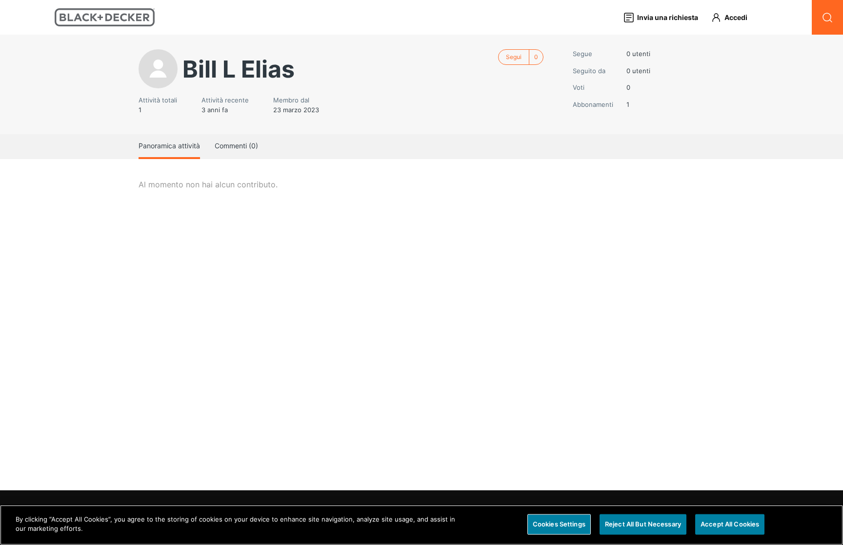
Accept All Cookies (730, 524)
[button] (733, 17)
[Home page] (105, 17)
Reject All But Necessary (643, 524)
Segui (514, 57)
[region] (421, 525)
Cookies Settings (559, 524)
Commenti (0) (236, 145)
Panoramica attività (169, 145)
